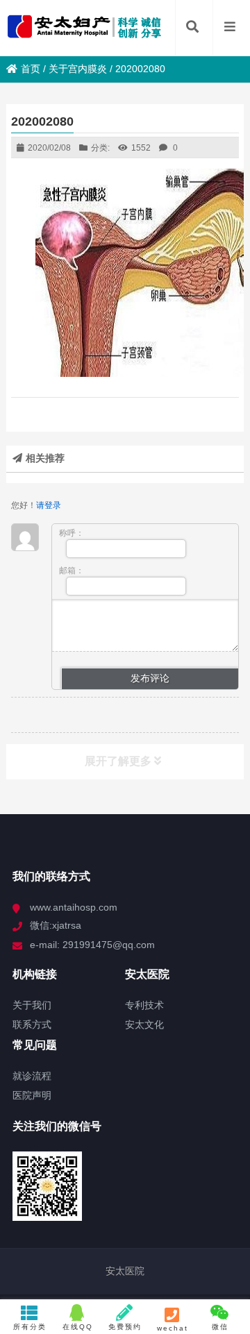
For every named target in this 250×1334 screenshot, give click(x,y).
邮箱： (71, 570)
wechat (172, 1328)
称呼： (71, 533)
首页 (30, 68)
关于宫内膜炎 (78, 68)
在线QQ (77, 1327)
